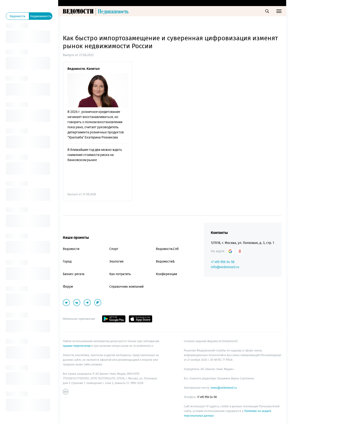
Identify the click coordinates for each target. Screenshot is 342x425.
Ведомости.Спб (167, 249)
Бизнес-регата (73, 274)
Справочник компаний (126, 287)
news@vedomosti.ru (224, 387)
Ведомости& (165, 261)
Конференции (166, 274)
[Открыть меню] (279, 11)
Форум (68, 287)
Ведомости (71, 249)
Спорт (113, 249)
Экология (116, 261)
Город (67, 261)
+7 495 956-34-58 (223, 262)
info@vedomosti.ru (225, 267)
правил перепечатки (77, 345)
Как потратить (120, 274)
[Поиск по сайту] (267, 11)
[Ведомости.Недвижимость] (97, 11)
